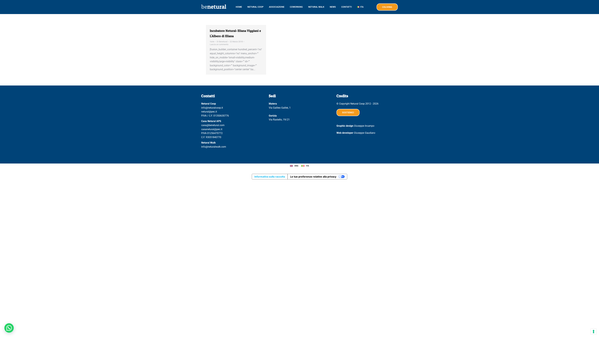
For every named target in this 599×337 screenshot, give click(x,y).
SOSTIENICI (348, 112)
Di (222, 41)
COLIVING (387, 7)
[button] (9, 328)
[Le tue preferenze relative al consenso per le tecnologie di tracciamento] (594, 332)
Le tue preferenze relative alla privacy (313, 176)
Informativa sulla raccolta (269, 176)
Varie (212, 41)
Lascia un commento (219, 44)
